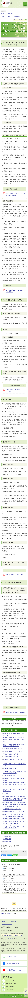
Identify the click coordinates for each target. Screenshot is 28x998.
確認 (14, 903)
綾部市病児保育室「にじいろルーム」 (14, 811)
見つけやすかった (8, 876)
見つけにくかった (8, 881)
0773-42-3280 (8, 938)
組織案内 (13, 921)
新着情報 (9, 913)
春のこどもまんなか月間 (10, 754)
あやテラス (6, 793)
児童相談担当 (7, 836)
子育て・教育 (10, 13)
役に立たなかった (8, 870)
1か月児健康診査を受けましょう (13, 748)
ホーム (2, 13)
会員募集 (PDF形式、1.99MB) (15, 712)
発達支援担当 (7, 841)
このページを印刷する (19, 19)
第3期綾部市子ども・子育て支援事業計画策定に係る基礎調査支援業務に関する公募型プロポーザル (14, 804)
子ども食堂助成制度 (9, 775)
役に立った (7, 866)
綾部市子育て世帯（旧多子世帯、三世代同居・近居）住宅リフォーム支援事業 (14, 739)
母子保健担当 (7, 839)
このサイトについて (7, 924)
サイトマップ (5, 921)
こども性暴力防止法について (11, 756)
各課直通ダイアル (7, 935)
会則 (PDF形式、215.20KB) (15, 574)
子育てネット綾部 (5, 16)
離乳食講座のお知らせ (10, 768)
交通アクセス (18, 935)
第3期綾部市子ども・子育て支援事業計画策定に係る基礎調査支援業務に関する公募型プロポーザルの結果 (14, 798)
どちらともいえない (9, 868)
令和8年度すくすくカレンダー (12, 809)
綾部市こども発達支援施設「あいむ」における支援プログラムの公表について (14, 784)
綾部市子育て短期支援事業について (13, 818)
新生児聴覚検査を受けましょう (12, 751)
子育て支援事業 (16, 16)
